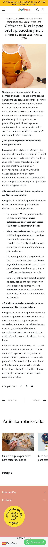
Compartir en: (9, 386)
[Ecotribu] (24, 9)
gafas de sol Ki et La (22, 131)
